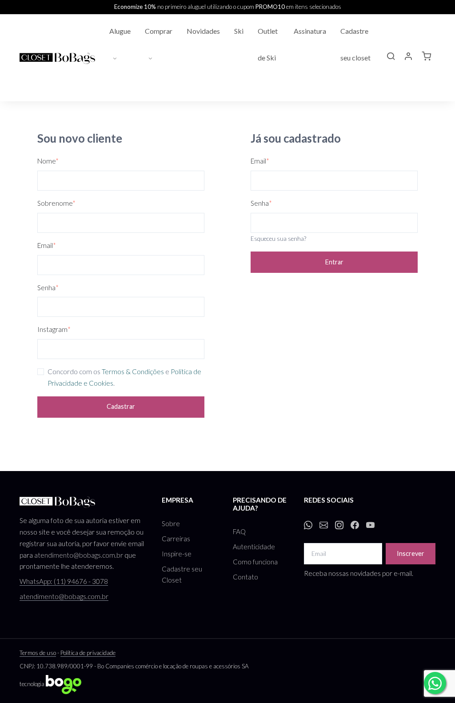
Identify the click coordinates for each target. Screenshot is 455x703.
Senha (48, 288)
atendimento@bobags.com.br (78, 555)
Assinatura (310, 31)
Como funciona (255, 562)
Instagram (54, 329)
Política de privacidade (88, 652)
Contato (245, 577)
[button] (390, 57)
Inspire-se (177, 554)
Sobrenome (56, 203)
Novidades (203, 31)
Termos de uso (38, 652)
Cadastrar (121, 406)
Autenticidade (254, 547)
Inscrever (410, 553)
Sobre (171, 523)
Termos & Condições (133, 371)
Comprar (158, 31)
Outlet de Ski (268, 44)
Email (46, 245)
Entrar (334, 262)
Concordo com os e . (124, 377)
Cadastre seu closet (355, 44)
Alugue (120, 31)
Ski (238, 31)
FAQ (239, 531)
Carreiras (176, 539)
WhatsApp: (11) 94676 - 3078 (64, 581)
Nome (48, 161)
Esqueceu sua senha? (278, 238)
